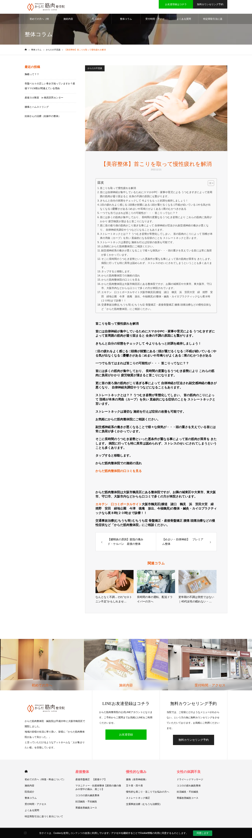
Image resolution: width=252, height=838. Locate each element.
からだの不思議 (95, 68)
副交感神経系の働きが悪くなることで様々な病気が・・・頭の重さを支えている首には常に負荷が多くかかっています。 (156, 252)
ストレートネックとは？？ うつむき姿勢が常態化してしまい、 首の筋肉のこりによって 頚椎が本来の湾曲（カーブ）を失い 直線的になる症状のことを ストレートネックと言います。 (156, 235)
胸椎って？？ (32, 74)
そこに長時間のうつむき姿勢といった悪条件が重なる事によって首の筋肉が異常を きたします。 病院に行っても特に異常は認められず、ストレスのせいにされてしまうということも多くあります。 (157, 263)
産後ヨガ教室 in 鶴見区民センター (44, 97)
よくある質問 (184, 18)
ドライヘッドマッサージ (190, 779)
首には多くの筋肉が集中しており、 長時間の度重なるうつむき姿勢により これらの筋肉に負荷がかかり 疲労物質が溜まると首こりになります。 (156, 219)
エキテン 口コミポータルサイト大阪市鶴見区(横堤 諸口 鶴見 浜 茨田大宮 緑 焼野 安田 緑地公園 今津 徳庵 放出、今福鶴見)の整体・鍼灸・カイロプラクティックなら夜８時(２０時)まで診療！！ (157, 296)
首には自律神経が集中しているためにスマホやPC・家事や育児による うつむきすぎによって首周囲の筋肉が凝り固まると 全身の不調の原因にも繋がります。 (156, 194)
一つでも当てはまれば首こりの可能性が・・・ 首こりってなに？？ (139, 212)
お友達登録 (126, 734)
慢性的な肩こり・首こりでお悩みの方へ (147, 791)
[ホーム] (26, 50)
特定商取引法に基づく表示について (212, 20)
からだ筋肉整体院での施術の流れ (120, 275)
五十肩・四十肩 (134, 785)
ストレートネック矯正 (138, 798)
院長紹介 (97, 18)
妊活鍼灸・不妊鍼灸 (86, 801)
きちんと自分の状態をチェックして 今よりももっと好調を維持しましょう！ (144, 200)
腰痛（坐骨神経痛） (137, 779)
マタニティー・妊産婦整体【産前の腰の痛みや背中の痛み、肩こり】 (98, 787)
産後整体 (82, 772)
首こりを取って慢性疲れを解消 (118, 188)
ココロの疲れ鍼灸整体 (87, 795)
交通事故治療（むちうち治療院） (144, 804)
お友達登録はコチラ (176, 4)
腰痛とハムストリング (37, 106)
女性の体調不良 (189, 772)
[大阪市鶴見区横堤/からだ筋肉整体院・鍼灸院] (46, 7)
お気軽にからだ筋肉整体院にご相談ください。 (128, 246)
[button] (209, 183)
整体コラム (126, 18)
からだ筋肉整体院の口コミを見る (120, 279)
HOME (26, 771)
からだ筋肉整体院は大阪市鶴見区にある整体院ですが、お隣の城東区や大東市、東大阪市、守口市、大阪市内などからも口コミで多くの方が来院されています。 (156, 285)
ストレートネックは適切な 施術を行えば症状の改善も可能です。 (137, 242)
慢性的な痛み (136, 772)
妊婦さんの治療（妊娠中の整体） (43, 116)
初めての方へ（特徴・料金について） (39, 20)
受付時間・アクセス (155, 20)
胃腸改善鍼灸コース (86, 807)
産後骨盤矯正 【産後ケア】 (91, 779)
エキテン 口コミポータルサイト (118, 504)
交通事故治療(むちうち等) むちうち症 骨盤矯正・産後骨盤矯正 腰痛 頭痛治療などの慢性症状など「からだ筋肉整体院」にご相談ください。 (156, 306)
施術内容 (68, 18)
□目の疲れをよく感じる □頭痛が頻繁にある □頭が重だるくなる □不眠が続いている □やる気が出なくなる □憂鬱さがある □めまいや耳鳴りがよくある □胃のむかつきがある (155, 206)
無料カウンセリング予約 (210, 4)
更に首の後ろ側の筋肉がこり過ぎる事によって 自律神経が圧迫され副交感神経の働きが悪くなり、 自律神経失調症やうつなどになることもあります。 (154, 227)
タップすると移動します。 (116, 271)
